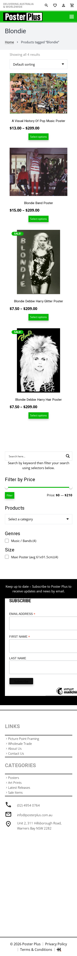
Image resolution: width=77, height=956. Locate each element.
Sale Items (15, 792)
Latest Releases (19, 787)
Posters (13, 777)
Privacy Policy (56, 944)
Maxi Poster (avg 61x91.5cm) (34, 557)
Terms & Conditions (36, 949)
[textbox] (20, 519)
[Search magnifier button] (68, 456)
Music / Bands (23, 541)
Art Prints (15, 782)
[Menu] (71, 16)
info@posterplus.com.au (34, 815)
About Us (15, 748)
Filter (10, 495)
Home (9, 42)
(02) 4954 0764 (28, 805)
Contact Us (16, 753)
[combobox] (38, 519)
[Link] (23, 16)
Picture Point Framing (23, 738)
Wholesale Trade (20, 743)
